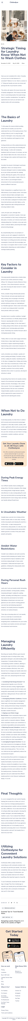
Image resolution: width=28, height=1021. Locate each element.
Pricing (3, 970)
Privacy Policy (4, 1010)
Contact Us (18, 990)
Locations (3, 972)
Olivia (23, 63)
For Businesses (5, 1000)
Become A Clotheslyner (18, 972)
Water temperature (6, 190)
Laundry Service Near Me (6, 978)
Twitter (17, 1001)
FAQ (2, 981)
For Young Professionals (4, 996)
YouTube (17, 998)
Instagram (17, 993)
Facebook (17, 996)
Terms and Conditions (6, 1013)
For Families (4, 990)
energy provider (13, 308)
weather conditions (16, 316)
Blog (2, 44)
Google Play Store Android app (13, 884)
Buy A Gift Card (5, 975)
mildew (22, 328)
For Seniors (4, 993)
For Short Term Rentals (5, 1003)
